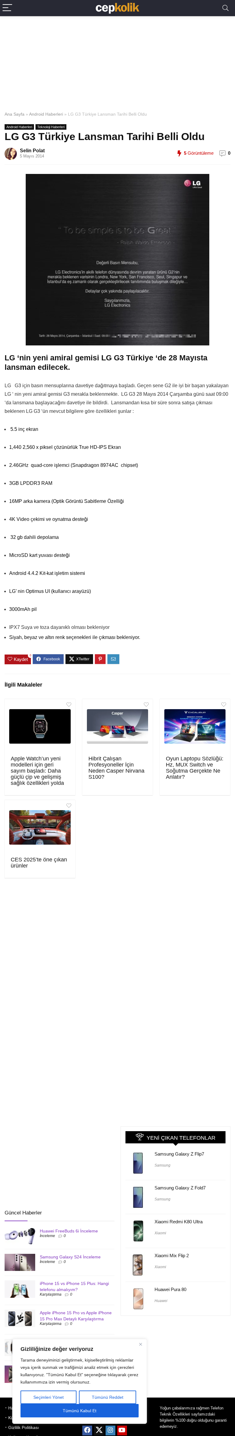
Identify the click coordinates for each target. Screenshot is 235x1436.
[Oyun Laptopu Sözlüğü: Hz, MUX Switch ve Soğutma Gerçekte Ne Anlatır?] (195, 726)
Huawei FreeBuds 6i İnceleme (69, 1231)
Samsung (162, 1165)
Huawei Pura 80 (170, 1289)
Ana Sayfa (14, 114)
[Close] (140, 1344)
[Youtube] (122, 1430)
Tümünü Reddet (107, 1397)
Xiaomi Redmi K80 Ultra (179, 1221)
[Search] (225, 8)
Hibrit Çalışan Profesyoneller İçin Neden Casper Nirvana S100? (116, 768)
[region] (79, 1381)
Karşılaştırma (51, 1294)
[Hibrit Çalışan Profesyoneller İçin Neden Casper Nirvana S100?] (117, 726)
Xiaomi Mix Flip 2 (172, 1255)
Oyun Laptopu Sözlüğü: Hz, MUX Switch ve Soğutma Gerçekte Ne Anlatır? (194, 768)
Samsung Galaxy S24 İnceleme (70, 1256)
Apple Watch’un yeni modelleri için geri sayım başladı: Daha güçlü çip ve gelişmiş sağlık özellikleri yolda (37, 771)
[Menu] (7, 8)
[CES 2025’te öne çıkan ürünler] (40, 827)
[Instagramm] (110, 1430)
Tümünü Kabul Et (79, 1410)
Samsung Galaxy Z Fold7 (180, 1187)
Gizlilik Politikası (23, 1427)
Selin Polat (32, 150)
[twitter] (99, 1430)
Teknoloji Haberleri (51, 127)
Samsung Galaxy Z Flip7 (179, 1153)
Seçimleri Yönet (48, 1397)
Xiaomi (160, 1233)
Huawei (161, 1301)
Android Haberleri (46, 114)
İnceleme (47, 1236)
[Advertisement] (117, 62)
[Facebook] (87, 1430)
